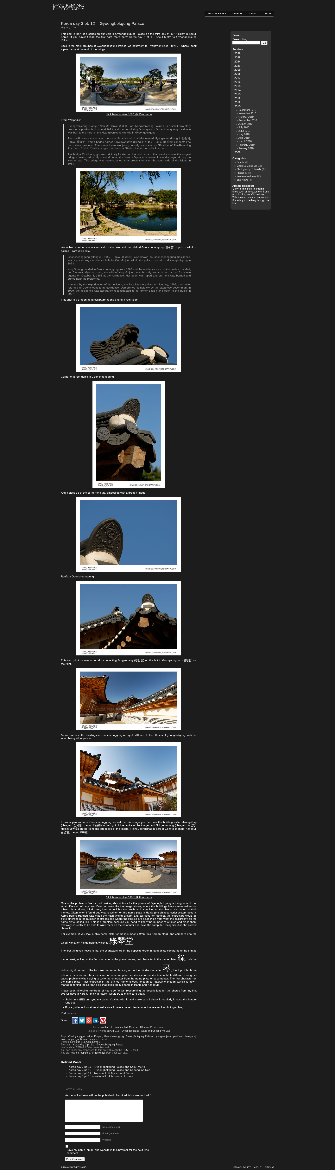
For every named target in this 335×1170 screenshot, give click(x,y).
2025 (237, 57)
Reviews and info (246, 176)
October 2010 (246, 116)
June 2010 (244, 130)
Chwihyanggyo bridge (80, 1036)
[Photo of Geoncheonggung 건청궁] (128, 729)
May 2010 (244, 134)
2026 (237, 53)
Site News (242, 179)
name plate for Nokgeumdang (119, 933)
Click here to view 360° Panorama (129, 114)
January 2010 (246, 148)
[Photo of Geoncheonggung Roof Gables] (128, 654)
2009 (237, 152)
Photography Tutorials (249, 169)
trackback (99, 1052)
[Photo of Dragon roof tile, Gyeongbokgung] (128, 570)
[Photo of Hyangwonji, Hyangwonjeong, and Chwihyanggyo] (128, 111)
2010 (237, 106)
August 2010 (245, 123)
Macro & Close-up (247, 165)
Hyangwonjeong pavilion (168, 1036)
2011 (237, 102)
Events (240, 162)
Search (237, 13)
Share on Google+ (89, 1020)
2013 (237, 94)
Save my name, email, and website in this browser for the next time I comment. (108, 1151)
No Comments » (91, 1042)
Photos (76, 1042)
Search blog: (240, 39)
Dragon (98, 1036)
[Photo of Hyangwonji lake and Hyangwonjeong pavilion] (128, 241)
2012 (237, 98)
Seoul (104, 1039)
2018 (237, 73)
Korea (83, 1039)
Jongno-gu (73, 1039)
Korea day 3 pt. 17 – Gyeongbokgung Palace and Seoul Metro (107, 1066)
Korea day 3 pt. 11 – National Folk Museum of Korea (120, 1027)
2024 (237, 61)
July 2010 (243, 127)
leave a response (80, 1052)
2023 (237, 65)
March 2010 (245, 141)
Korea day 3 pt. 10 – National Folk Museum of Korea (101, 1076)
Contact (253, 13)
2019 (237, 69)
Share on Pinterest (103, 1020)
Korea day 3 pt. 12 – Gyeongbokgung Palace (102, 23)
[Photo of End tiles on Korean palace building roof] (128, 486)
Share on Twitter (82, 1020)
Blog (268, 13)
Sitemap (269, 1167)
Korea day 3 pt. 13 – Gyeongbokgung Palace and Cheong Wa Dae (135, 1031)
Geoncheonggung (114, 1036)
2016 (237, 81)
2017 (237, 77)
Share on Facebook (75, 1020)
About (258, 1167)
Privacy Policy (242, 1167)
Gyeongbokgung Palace (139, 1036)
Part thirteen (68, 1013)
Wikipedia (74, 119)
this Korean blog (157, 933)
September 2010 (247, 120)
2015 (237, 86)
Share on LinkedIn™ (96, 1020)
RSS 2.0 (127, 1050)
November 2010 (247, 113)
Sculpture (93, 1039)
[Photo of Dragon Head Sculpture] (128, 370)
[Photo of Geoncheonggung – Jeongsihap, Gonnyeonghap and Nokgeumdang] (128, 894)
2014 (237, 90)
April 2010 (244, 137)
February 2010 (246, 144)
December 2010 (247, 109)
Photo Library (216, 13)
